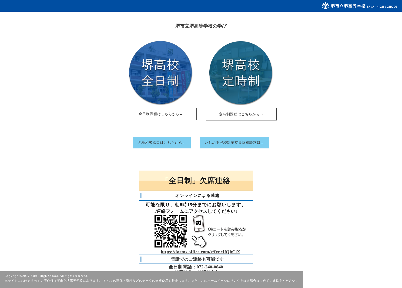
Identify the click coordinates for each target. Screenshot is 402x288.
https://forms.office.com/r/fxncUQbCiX (200, 251)
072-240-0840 (210, 266)
